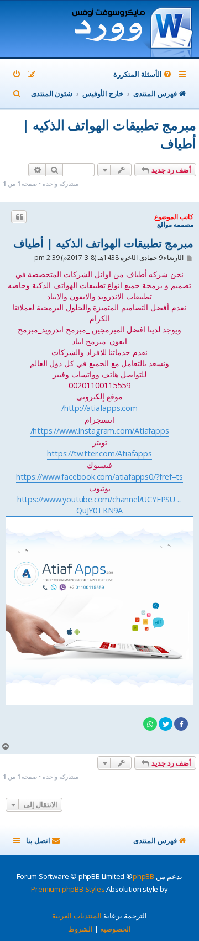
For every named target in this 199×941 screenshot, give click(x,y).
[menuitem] (143, 74)
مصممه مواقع (175, 224)
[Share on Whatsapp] (150, 724)
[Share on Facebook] (181, 724)
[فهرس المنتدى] (132, 30)
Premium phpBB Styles (67, 889)
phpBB (143, 876)
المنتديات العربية (77, 916)
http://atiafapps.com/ (99, 408)
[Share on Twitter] (165, 724)
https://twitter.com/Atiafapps (99, 453)
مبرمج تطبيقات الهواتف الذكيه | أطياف (109, 134)
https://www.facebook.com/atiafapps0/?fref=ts (99, 476)
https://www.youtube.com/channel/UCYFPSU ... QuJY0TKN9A (99, 505)
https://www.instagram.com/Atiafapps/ (99, 430)
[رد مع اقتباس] (19, 216)
